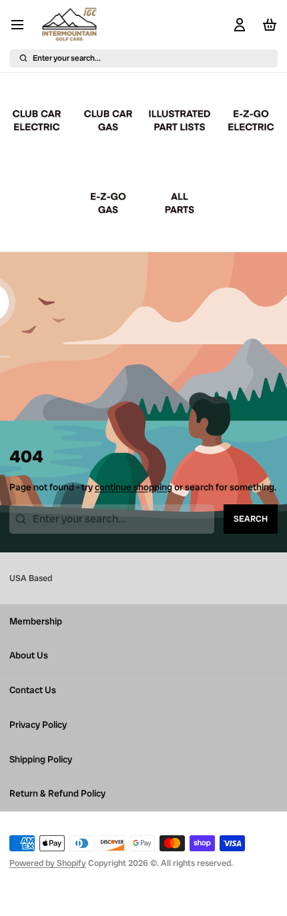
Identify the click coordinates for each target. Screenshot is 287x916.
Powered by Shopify (47, 863)
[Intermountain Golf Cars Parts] (71, 25)
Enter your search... (67, 58)
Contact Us (32, 690)
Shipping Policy (40, 759)
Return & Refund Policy (57, 793)
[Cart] (267, 24)
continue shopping (133, 487)
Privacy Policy (38, 725)
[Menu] (22, 24)
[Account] (237, 24)
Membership (35, 621)
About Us (28, 655)
